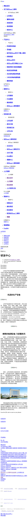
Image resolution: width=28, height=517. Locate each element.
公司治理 (10, 120)
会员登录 (3, 231)
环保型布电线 (11, 46)
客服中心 (7, 196)
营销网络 (7, 225)
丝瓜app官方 (11, 60)
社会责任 (10, 156)
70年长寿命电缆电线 (13, 77)
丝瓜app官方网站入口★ (15, 63)
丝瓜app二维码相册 (13, 163)
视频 (8, 217)
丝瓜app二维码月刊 (13, 149)
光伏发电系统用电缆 (13, 74)
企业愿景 (6, 242)
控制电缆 (10, 56)
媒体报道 (10, 102)
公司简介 (10, 16)
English (6, 228)
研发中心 (10, 30)
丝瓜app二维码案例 (13, 106)
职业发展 (10, 185)
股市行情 (10, 124)
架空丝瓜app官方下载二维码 (16, 53)
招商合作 (10, 203)
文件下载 (10, 153)
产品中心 (7, 39)
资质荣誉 (10, 26)
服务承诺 (10, 206)
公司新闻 (10, 95)
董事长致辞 (10, 19)
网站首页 (7, 6)
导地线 (9, 49)
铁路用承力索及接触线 (14, 67)
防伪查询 (10, 210)
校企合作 (10, 178)
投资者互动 (10, 127)
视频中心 (10, 159)
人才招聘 (7, 171)
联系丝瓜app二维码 (13, 213)
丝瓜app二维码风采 (10, 139)
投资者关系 (7, 114)
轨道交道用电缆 (12, 70)
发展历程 (10, 23)
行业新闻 (10, 99)
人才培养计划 (11, 188)
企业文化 (10, 146)
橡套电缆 (10, 81)
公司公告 (10, 131)
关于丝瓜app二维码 (10, 9)
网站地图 (3, 515)
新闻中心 (7, 89)
